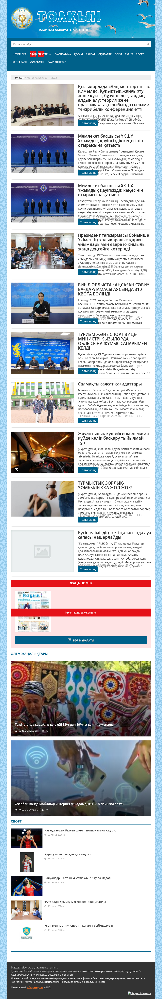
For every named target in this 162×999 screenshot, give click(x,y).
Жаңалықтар (39, 54)
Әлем (118, 54)
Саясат (90, 54)
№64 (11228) (81, 612)
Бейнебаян (19, 62)
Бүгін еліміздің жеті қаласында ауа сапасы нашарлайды (114, 535)
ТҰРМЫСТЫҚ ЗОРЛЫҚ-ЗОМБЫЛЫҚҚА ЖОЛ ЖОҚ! (105, 485)
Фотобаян (37, 62)
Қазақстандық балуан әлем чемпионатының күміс (80, 830)
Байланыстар (57, 62)
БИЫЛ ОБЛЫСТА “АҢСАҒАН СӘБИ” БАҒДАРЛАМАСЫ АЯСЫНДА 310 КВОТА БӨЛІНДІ (113, 289)
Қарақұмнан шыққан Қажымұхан (67, 854)
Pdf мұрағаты (83, 640)
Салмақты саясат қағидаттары (110, 384)
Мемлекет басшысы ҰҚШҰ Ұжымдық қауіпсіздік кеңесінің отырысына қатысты (110, 140)
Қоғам (78, 54)
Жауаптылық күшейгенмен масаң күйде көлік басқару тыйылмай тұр (114, 438)
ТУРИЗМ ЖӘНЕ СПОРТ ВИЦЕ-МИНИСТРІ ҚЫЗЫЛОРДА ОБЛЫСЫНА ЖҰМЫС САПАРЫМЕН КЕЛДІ (112, 341)
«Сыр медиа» (35, 987)
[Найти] (148, 44)
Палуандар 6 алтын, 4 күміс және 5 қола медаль (78, 878)
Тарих (129, 54)
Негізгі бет (19, 54)
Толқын (81, 18)
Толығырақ (88, 123)
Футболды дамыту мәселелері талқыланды (75, 902)
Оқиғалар (105, 54)
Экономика (63, 54)
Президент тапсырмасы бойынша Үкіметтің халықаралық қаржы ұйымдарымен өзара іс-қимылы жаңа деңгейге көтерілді (113, 242)
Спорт (140, 54)
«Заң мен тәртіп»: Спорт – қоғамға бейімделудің (78, 925)
